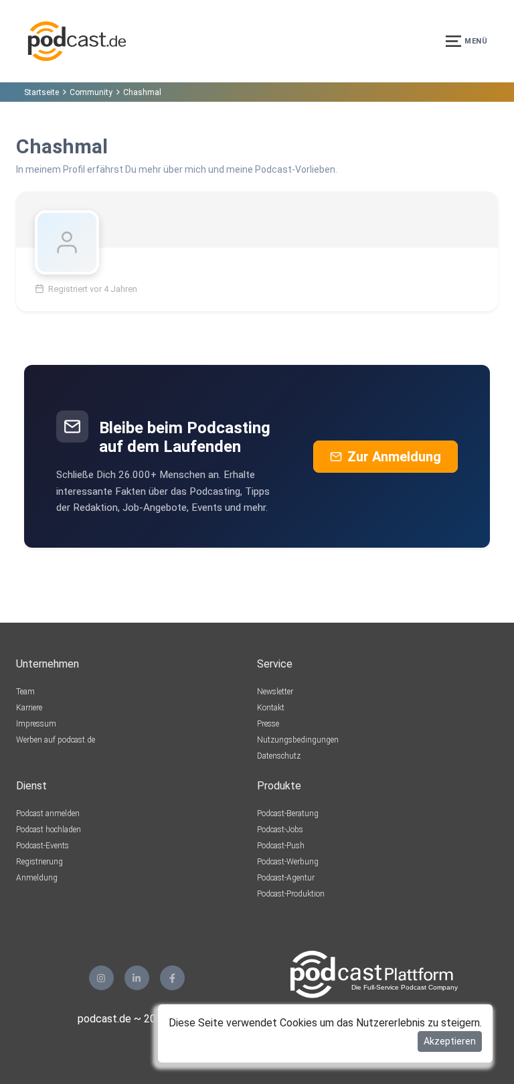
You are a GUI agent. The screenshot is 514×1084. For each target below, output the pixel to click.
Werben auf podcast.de (55, 740)
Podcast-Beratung (288, 813)
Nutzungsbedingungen (298, 740)
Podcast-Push (281, 845)
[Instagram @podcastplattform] (101, 977)
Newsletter (275, 691)
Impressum (36, 723)
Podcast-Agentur (286, 877)
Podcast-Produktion (291, 894)
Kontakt (270, 707)
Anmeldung (37, 877)
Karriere (29, 707)
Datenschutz (279, 756)
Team (25, 691)
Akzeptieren (450, 1041)
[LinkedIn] (136, 977)
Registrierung (39, 861)
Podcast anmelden (48, 813)
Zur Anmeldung (394, 457)
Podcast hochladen (48, 829)
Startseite (41, 92)
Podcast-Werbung (288, 861)
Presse (268, 723)
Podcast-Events (42, 845)
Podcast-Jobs (280, 829)
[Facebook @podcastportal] (172, 977)
